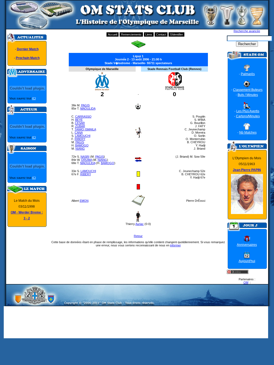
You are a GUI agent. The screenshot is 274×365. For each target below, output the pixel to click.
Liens (148, 34)
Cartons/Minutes (248, 116)
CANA (79, 132)
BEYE (79, 119)
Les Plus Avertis (247, 111)
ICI (34, 98)
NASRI (85, 156)
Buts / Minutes (248, 95)
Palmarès (248, 74)
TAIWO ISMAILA (85, 129)
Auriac (139, 224)
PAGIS (85, 105)
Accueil (112, 34)
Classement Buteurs (247, 90)
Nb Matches (248, 132)
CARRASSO (83, 116)
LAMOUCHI (82, 135)
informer (175, 245)
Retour (138, 236)
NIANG (80, 148)
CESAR (80, 123)
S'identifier (176, 34)
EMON (84, 200)
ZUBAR (80, 126)
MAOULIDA (88, 108)
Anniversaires (247, 245)
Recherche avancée (247, 31)
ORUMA (86, 159)
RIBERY (80, 139)
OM (245, 282)
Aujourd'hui (247, 261)
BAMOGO (82, 145)
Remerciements (131, 34)
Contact (161, 34)
